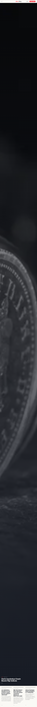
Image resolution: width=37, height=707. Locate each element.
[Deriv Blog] (18, 1)
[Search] (1, 1)
